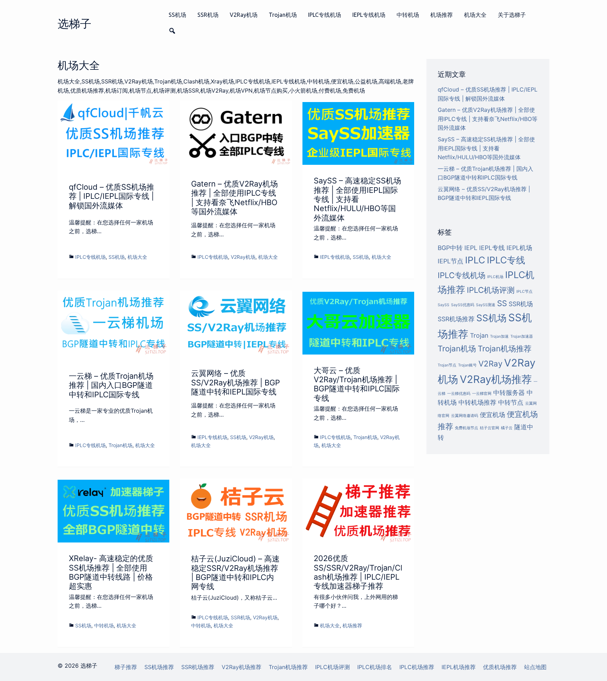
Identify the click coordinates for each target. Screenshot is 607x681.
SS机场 (177, 15)
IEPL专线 (492, 247)
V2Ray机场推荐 (496, 379)
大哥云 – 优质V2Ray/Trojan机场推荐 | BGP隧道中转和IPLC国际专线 (357, 384)
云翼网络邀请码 (464, 415)
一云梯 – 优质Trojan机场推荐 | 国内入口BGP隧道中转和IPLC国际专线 (111, 385)
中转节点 (510, 402)
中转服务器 (509, 392)
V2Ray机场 (243, 15)
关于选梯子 (512, 15)
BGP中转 (450, 247)
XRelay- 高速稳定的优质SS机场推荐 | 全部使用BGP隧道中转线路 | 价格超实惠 (111, 572)
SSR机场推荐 (456, 319)
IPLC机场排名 (374, 666)
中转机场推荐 (477, 402)
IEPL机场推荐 (459, 666)
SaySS (443, 305)
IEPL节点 (450, 261)
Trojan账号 (467, 365)
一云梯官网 (481, 393)
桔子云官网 (489, 428)
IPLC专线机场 (324, 15)
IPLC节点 (524, 291)
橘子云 (507, 428)
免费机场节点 (466, 428)
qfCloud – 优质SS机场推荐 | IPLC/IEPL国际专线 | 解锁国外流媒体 (111, 196)
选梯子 (74, 24)
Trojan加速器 (521, 336)
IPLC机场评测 (491, 290)
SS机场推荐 (159, 666)
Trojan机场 (283, 15)
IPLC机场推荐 (416, 666)
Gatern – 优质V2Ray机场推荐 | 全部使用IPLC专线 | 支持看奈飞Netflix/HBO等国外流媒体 (234, 197)
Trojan (479, 335)
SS (502, 303)
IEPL (470, 247)
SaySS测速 (485, 305)
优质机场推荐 (500, 666)
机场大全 (475, 15)
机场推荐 (441, 15)
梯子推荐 (126, 666)
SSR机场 (207, 15)
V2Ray (490, 363)
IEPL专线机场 (368, 15)
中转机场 (408, 15)
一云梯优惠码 (458, 393)
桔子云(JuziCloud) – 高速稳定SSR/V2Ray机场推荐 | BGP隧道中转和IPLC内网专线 (235, 572)
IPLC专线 (506, 260)
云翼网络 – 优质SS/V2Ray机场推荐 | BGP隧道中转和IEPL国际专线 (235, 382)
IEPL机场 (519, 247)
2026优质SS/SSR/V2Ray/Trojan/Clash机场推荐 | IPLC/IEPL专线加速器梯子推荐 (358, 572)
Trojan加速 (499, 336)
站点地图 (535, 666)
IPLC (475, 260)
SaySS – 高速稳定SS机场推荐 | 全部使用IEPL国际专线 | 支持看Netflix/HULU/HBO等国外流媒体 (357, 199)
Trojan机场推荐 (504, 348)
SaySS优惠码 (462, 305)
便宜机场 (492, 414)
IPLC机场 (495, 277)
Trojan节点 (447, 365)
